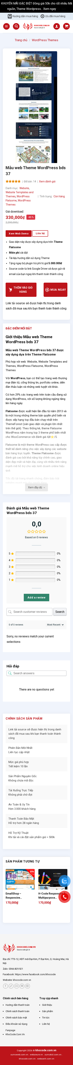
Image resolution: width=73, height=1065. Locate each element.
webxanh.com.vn (45, 1058)
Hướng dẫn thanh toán (18, 1005)
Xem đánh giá (47, 181)
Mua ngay (58, 289)
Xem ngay (50, 9)
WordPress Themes (45, 40)
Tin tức (45, 1017)
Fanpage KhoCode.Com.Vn (15, 1032)
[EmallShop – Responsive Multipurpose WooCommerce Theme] (20, 883)
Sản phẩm (47, 1011)
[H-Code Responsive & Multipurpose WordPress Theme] (52, 883)
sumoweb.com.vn (19, 1054)
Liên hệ (46, 1024)
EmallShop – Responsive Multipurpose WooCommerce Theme (20, 896)
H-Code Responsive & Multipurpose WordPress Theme (52, 896)
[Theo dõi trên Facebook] (5, 986)
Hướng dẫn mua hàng (25, 16)
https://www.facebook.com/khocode (35, 974)
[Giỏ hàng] (66, 26)
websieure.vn (36, 1054)
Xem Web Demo (18, 233)
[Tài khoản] (56, 26)
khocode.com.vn (22, 980)
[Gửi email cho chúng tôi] (16, 986)
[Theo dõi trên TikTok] (11, 986)
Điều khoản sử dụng (16, 1024)
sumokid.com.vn (53, 1054)
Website (24, 188)
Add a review (36, 597)
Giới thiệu (47, 1005)
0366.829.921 (16, 968)
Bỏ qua (61, 9)
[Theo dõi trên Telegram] (27, 986)
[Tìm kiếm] (16, 26)
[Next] (17, 916)
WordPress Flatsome (30, 366)
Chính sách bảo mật (16, 1017)
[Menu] (6, 26)
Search (59, 612)
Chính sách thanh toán (17, 1011)
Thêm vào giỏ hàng (23, 289)
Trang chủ (21, 40)
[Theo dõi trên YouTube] (22, 986)
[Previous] (7, 916)
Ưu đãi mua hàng (55, 16)
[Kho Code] (36, 26)
